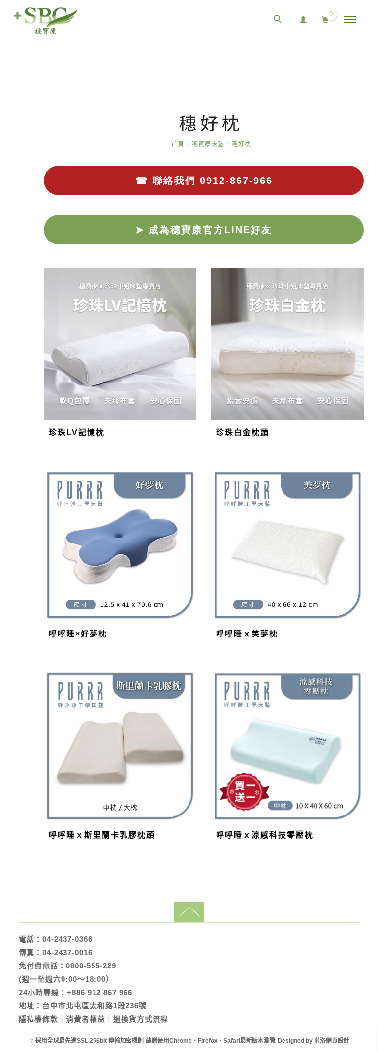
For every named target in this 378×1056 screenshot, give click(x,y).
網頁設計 (337, 1040)
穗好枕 (241, 144)
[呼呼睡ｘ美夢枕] (287, 544)
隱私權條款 (38, 1019)
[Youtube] (366, 754)
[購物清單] (325, 19)
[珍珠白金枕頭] (287, 343)
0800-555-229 (91, 966)
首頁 (177, 144)
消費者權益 (85, 1019)
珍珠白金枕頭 (242, 432)
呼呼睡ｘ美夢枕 (247, 634)
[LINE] (366, 709)
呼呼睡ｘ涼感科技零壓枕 (265, 835)
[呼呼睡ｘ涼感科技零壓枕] (287, 745)
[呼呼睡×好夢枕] (120, 545)
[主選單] (350, 19)
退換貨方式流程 (140, 1019)
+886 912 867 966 (99, 992)
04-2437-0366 (67, 939)
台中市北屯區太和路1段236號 (94, 1005)
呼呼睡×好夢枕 (78, 634)
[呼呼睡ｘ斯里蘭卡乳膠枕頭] (120, 745)
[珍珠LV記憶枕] (120, 343)
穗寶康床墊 (208, 144)
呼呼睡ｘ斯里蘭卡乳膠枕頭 (102, 835)
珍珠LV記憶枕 (77, 432)
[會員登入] (303, 18)
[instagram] (366, 777)
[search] (279, 20)
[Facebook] (366, 732)
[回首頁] (45, 21)
